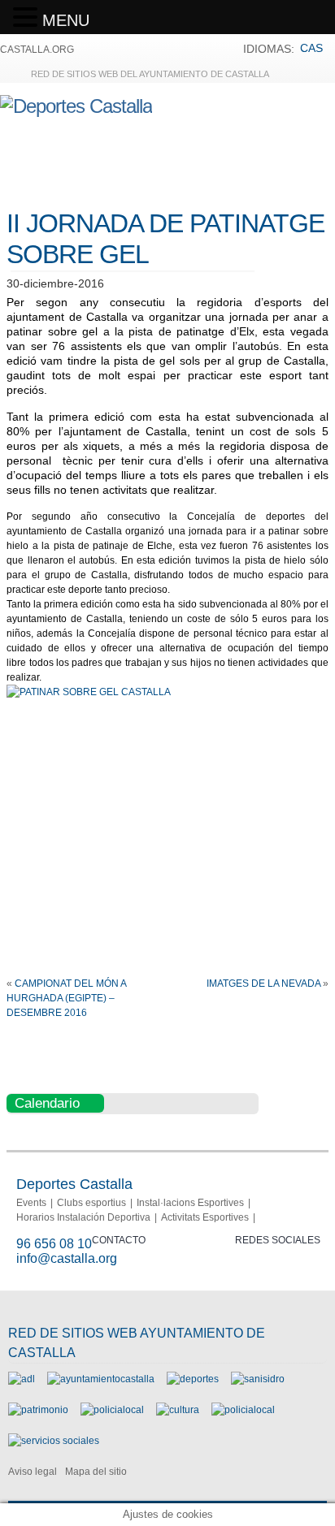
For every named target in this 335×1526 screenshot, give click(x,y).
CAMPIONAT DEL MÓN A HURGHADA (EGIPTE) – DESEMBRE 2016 (66, 998)
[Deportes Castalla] (76, 106)
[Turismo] (243, 1410)
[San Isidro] (258, 1379)
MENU (65, 20)
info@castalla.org (66, 1258)
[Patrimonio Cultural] (38, 1410)
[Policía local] (112, 1410)
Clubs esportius (91, 1202)
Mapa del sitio (96, 1471)
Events (31, 1202)
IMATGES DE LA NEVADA (263, 983)
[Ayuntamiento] (100, 1379)
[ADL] (21, 1379)
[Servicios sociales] (53, 1440)
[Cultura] (177, 1410)
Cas (311, 48)
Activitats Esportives (205, 1217)
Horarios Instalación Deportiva (83, 1217)
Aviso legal (32, 1471)
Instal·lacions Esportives (190, 1202)
